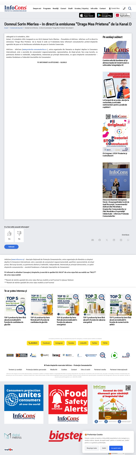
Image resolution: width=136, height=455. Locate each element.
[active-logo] (126, 355)
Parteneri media (100, 370)
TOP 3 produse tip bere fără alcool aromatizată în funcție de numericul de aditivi (94, 321)
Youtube (71, 343)
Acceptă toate (116, 448)
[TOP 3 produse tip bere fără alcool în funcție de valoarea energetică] (68, 305)
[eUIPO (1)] (91, 355)
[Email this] (92, 240)
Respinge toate (92, 448)
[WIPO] (79, 355)
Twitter (94, 343)
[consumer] (10, 355)
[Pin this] (121, 240)
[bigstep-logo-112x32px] (68, 436)
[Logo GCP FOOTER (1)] (114, 355)
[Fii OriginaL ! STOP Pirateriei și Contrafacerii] (116, 133)
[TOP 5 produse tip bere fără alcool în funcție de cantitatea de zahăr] (121, 305)
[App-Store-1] (105, 15)
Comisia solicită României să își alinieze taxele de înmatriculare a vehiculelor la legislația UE (116, 62)
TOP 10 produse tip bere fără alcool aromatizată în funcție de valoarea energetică (41, 321)
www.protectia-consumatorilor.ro (35, 49)
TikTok (105, 343)
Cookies (64, 370)
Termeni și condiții (15, 370)
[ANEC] (33, 355)
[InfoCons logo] (15, 8)
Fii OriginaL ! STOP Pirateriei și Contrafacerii (115, 154)
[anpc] (45, 355)
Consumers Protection (41, 338)
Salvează (11, 247)
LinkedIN (83, 343)
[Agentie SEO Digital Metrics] (23, 436)
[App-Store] (87, 15)
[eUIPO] (68, 355)
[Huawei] (123, 15)
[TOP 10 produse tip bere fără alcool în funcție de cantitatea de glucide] (15, 305)
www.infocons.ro (18, 259)
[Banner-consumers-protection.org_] (23, 404)
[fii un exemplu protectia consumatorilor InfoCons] (112, 404)
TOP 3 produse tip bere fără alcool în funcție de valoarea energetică (68, 319)
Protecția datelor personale (36, 370)
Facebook (46, 343)
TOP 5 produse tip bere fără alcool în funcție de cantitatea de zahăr (120, 319)
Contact (74, 370)
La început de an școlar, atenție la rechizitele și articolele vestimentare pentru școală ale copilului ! (116, 103)
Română (114, 453)
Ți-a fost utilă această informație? (16, 227)
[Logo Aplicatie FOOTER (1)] (103, 355)
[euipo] (56, 355)
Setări (104, 448)
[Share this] (99, 240)
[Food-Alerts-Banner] (68, 404)
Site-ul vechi (85, 370)
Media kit (53, 370)
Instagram (59, 343)
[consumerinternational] (21, 355)
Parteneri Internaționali (118, 370)
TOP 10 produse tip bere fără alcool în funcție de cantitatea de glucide (13, 319)
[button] (129, 8)
